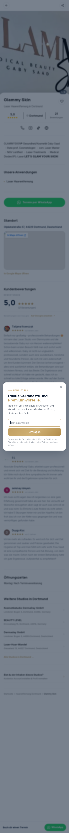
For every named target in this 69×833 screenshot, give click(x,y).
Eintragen (35, 432)
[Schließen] (61, 387)
